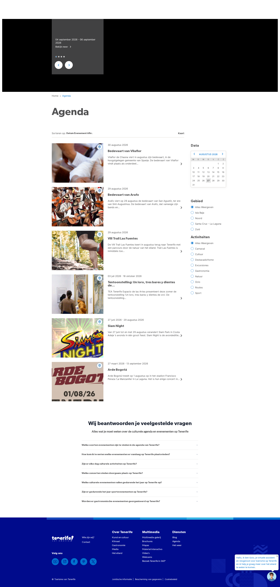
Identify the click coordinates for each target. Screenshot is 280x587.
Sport (198, 293)
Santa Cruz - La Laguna (208, 223)
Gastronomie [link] (118, 545)
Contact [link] (86, 542)
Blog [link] (174, 537)
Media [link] (115, 549)
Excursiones (201, 265)
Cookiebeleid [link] (171, 579)
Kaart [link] (180, 133)
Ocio (197, 281)
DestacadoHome (204, 259)
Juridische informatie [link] (122, 579)
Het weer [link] (177, 545)
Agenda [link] (176, 541)
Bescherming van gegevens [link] (148, 579)
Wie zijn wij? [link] (88, 537)
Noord (198, 218)
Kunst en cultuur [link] (120, 537)
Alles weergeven (204, 207)
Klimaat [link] (116, 541)
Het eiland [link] (117, 553)
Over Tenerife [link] (122, 532)
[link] (55, 95)
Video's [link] (146, 553)
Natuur (199, 276)
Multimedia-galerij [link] (151, 537)
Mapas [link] (145, 545)
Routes (199, 287)
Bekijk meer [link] (62, 46)
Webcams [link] (147, 557)
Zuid (197, 229)
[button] (59, 65)
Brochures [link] (147, 541)
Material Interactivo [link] (152, 549)
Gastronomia (202, 270)
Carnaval (200, 248)
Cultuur (199, 254)
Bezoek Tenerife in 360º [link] (154, 560)
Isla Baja (199, 212)
